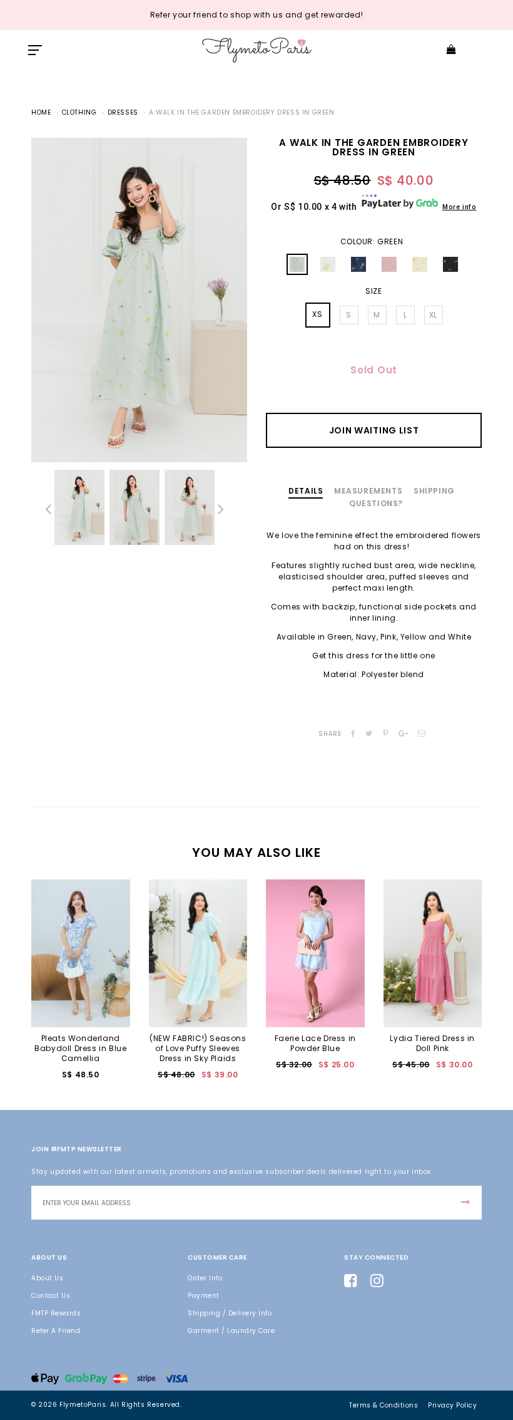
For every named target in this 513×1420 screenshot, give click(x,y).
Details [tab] (305, 490)
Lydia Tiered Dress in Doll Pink (432, 1043)
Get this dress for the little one (373, 655)
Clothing (79, 112)
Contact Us (50, 1295)
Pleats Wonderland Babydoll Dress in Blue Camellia (80, 1048)
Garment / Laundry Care (231, 1330)
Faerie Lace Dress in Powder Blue (315, 1043)
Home (41, 112)
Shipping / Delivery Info (230, 1313)
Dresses (123, 112)
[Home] (257, 49)
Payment (204, 1295)
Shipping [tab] (434, 490)
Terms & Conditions (383, 1405)
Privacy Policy (452, 1405)
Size (373, 291)
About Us (47, 1278)
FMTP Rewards (56, 1313)
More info (459, 207)
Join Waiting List (374, 430)
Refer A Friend (55, 1330)
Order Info (205, 1278)
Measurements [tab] (368, 490)
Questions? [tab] (376, 503)
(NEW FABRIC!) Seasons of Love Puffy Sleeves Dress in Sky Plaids (198, 1048)
